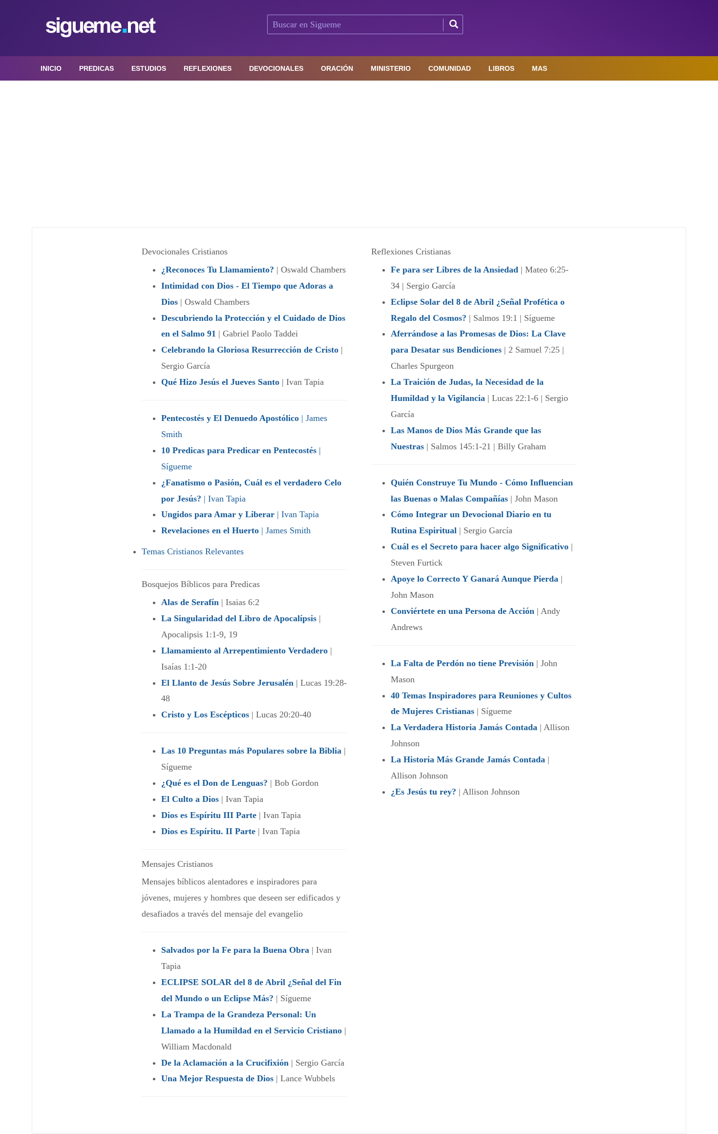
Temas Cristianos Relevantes (193, 551)
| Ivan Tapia (240, 514)
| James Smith (236, 530)
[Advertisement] (359, 153)
